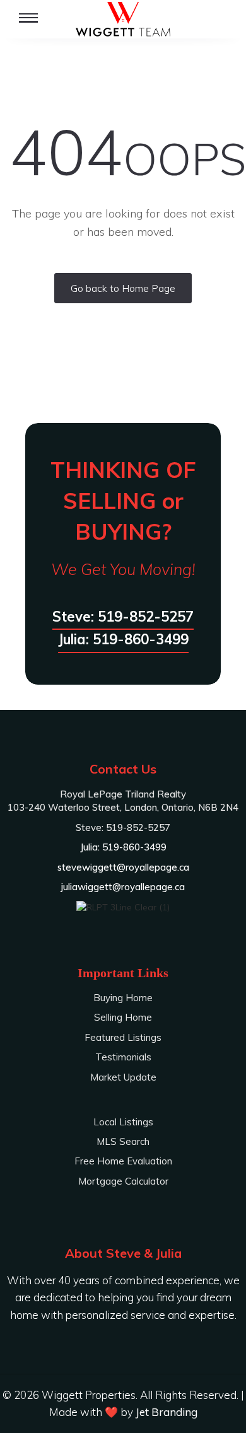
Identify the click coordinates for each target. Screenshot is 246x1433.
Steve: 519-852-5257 (123, 616)
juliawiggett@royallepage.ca (123, 887)
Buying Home (123, 998)
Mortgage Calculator (123, 1181)
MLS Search (123, 1141)
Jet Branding (166, 1411)
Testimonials (123, 1057)
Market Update (123, 1077)
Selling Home (123, 1017)
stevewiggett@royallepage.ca (123, 867)
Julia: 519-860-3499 (123, 639)
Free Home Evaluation (123, 1161)
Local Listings (123, 1122)
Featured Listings (123, 1037)
